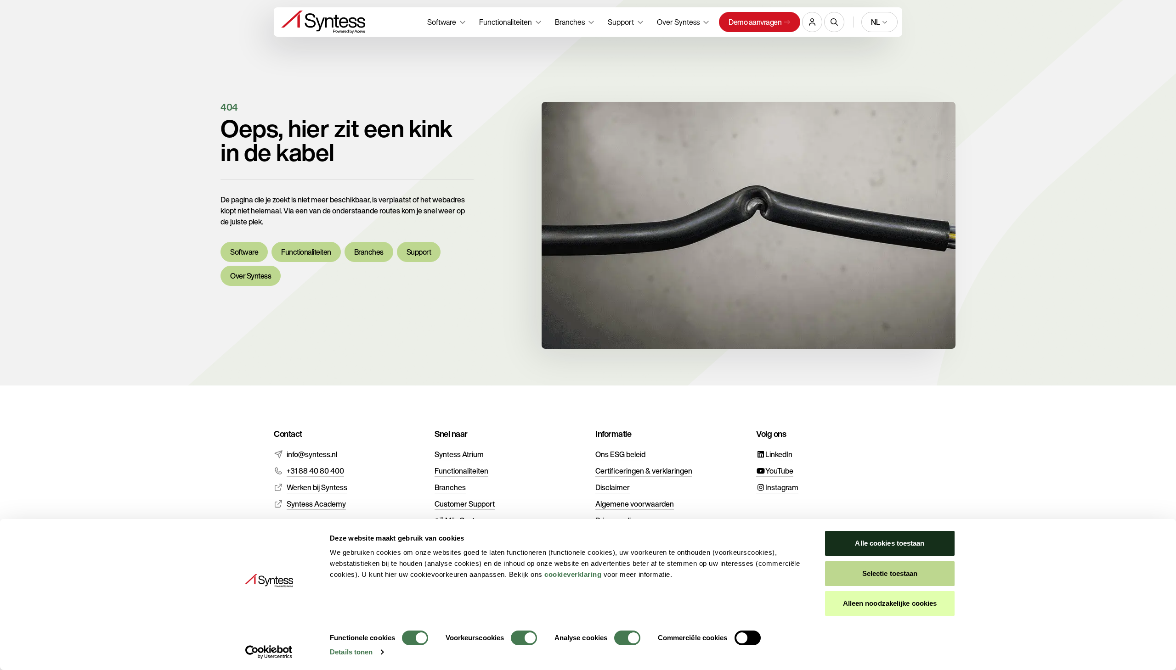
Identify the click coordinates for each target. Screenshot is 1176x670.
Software (244, 251)
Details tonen (351, 652)
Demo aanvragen (755, 22)
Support (419, 251)
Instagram (781, 487)
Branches (369, 251)
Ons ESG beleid (620, 454)
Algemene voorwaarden (634, 503)
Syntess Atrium (459, 454)
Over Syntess (250, 275)
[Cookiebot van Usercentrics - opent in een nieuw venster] (269, 652)
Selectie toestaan (890, 573)
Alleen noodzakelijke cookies (890, 603)
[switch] (524, 638)
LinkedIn (778, 454)
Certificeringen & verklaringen (643, 470)
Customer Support (465, 503)
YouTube (779, 470)
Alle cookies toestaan (889, 543)
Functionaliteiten (306, 251)
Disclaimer (612, 487)
